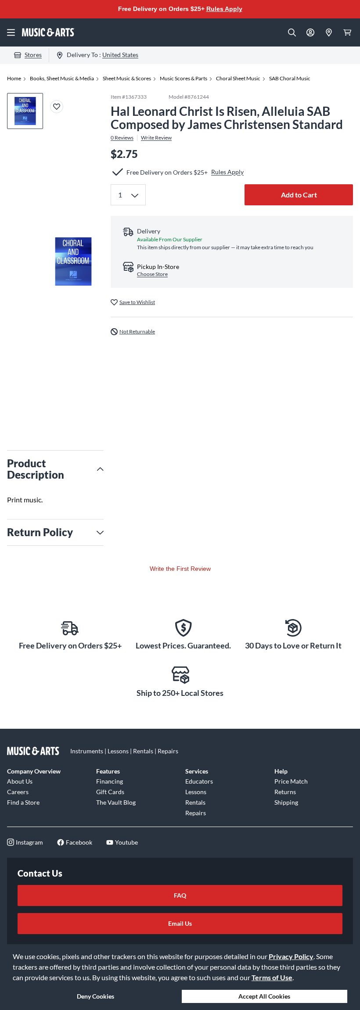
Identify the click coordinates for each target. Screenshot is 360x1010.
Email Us (180, 923)
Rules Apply (224, 8)
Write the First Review (180, 568)
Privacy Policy (291, 956)
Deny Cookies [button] (95, 996)
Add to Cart (299, 194)
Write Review (156, 138)
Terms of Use (272, 977)
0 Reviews (122, 138)
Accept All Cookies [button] (264, 996)
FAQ (180, 895)
